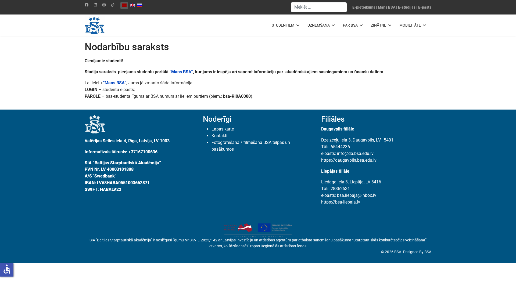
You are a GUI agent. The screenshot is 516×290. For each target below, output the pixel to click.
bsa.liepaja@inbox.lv (356, 195)
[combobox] (319, 7)
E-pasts (424, 7)
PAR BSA (350, 25)
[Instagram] (104, 5)
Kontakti (219, 135)
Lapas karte (223, 129)
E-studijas (406, 7)
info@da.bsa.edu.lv (355, 153)
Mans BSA (386, 7)
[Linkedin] (95, 5)
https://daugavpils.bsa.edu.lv (349, 160)
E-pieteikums (363, 7)
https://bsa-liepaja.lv (340, 202)
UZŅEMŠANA (318, 25)
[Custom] (112, 5)
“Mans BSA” (181, 71)
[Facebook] (86, 5)
